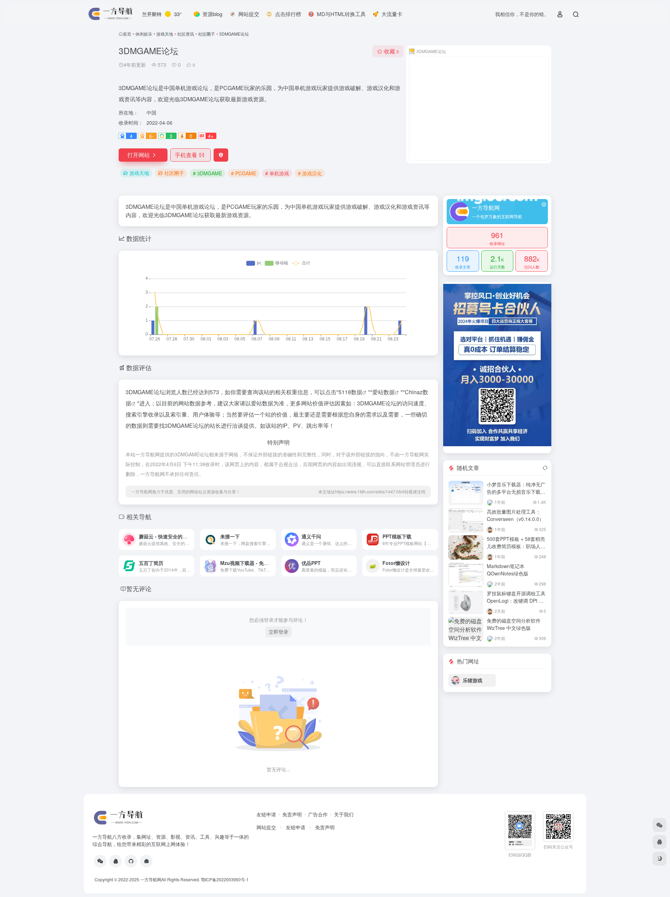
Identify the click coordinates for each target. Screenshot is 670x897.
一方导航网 (150, 879)
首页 (127, 34)
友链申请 (266, 814)
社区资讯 (185, 34)
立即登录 (278, 631)
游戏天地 (164, 34)
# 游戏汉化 (310, 173)
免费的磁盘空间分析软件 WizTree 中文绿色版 (514, 624)
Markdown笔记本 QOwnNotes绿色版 (507, 570)
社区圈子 (206, 34)
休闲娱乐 (143, 34)
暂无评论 (138, 588)
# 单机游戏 (277, 173)
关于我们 (343, 814)
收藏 (391, 51)
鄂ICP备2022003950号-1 (225, 879)
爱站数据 (383, 392)
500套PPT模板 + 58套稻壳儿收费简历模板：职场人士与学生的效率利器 (516, 546)
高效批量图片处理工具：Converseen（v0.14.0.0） (515, 515)
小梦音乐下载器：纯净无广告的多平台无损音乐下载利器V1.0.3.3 (516, 491)
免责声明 (292, 814)
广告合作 (318, 814)
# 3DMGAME (207, 173)
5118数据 (350, 392)
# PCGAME (243, 173)
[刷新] (545, 468)
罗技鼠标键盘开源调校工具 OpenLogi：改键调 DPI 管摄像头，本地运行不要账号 (516, 600)
